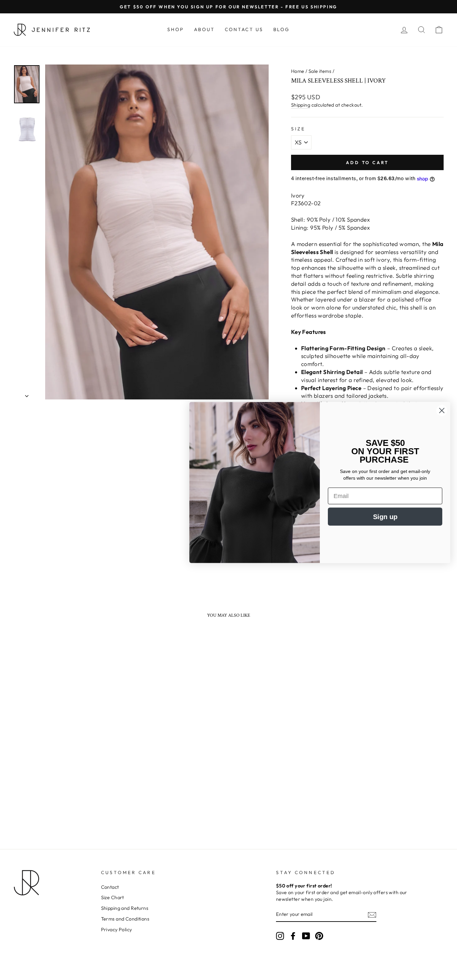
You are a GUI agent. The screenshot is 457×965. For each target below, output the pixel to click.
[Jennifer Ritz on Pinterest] (319, 936)
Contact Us (244, 29)
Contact (110, 887)
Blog (281, 29)
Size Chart (112, 897)
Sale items (319, 71)
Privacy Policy (116, 930)
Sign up (385, 516)
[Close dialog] (442, 410)
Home (297, 71)
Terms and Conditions (125, 919)
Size (298, 129)
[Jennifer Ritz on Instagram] (280, 936)
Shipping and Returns (125, 908)
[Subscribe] (372, 914)
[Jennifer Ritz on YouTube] (306, 936)
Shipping (300, 105)
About (204, 29)
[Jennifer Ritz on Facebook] (293, 936)
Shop (175, 29)
